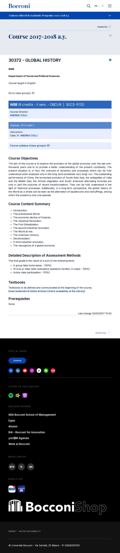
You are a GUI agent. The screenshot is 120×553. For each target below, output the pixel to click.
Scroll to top (101, 333)
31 (33, 93)
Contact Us (102, 27)
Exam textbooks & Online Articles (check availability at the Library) (46, 291)
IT (103, 6)
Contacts (17, 360)
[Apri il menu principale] (110, 6)
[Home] (19, 6)
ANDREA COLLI (18, 115)
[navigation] (60, 15)
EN (96, 6)
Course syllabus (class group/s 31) (30, 145)
